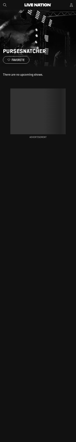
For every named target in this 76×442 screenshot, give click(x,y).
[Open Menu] (71, 5)
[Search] (4, 5)
